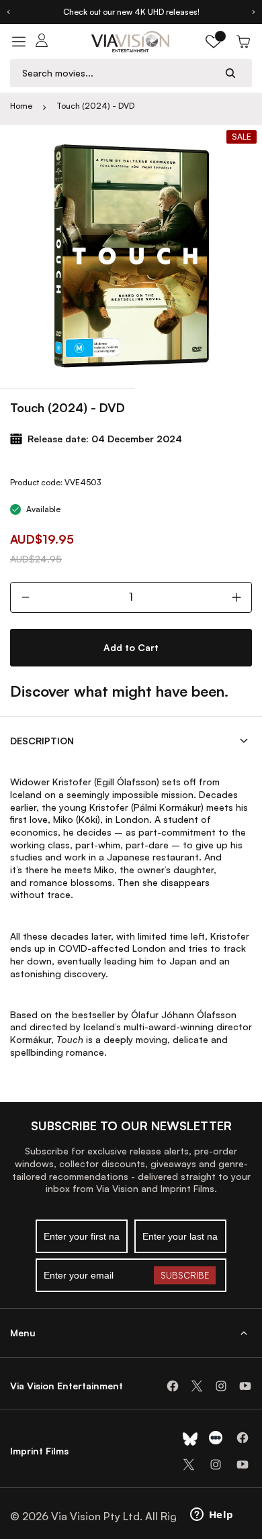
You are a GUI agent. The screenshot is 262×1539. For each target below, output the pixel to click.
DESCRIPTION (42, 740)
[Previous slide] (8, 12)
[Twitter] (197, 1386)
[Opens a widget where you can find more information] (212, 1515)
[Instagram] (221, 1386)
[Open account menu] (42, 42)
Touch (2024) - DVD (95, 106)
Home (21, 106)
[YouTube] (245, 1386)
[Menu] (19, 41)
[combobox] (118, 73)
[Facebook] (172, 1386)
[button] (214, 42)
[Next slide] (254, 12)
